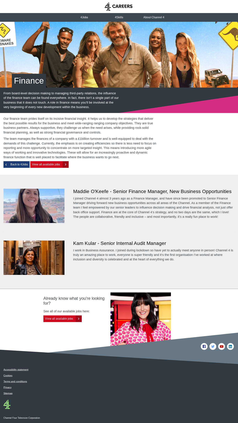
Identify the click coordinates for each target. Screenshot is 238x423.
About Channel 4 (153, 17)
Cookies (7, 375)
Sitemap (8, 393)
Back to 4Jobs (19, 164)
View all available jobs (46, 164)
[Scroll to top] (232, 417)
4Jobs (84, 17)
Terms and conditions (15, 381)
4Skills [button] (119, 17)
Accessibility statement (15, 369)
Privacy (7, 387)
